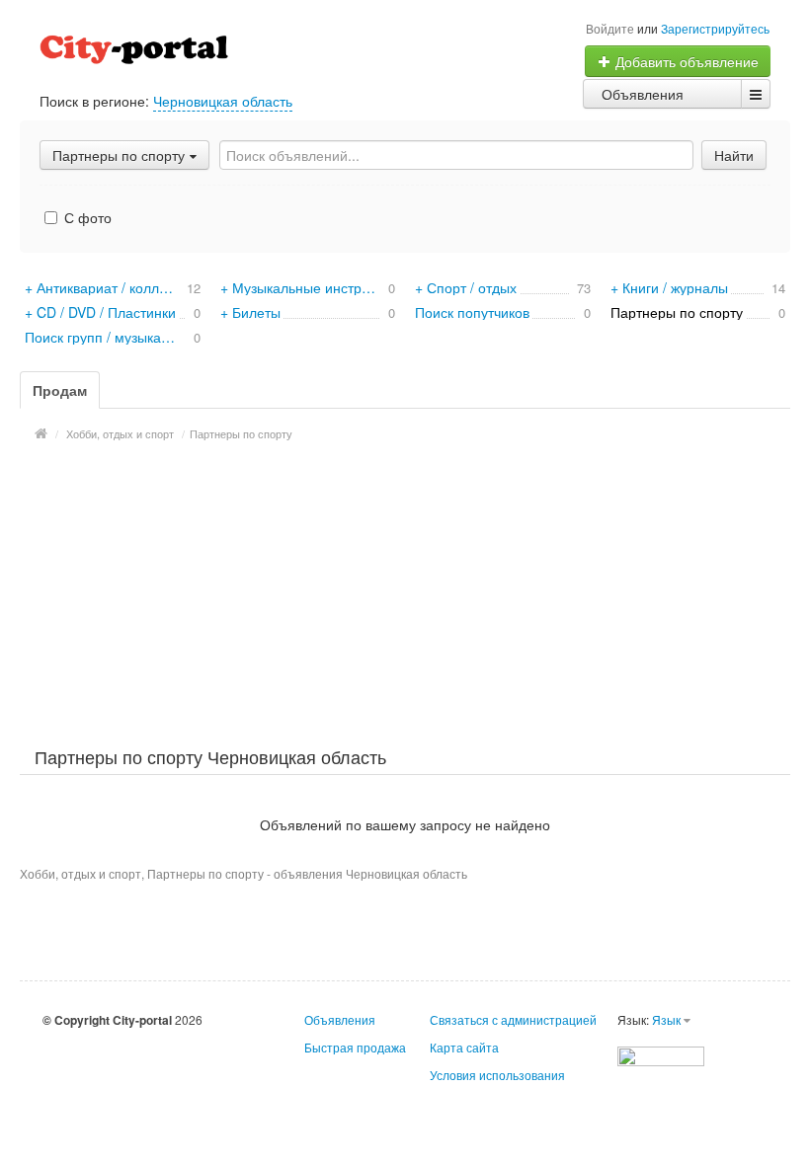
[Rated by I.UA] (660, 1054)
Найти (734, 155)
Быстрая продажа (355, 1047)
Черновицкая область (222, 101)
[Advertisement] (405, 591)
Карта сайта (464, 1047)
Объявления (643, 94)
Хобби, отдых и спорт (120, 433)
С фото (86, 217)
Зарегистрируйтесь (715, 28)
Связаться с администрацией (513, 1019)
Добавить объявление (685, 61)
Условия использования (497, 1074)
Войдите (610, 28)
